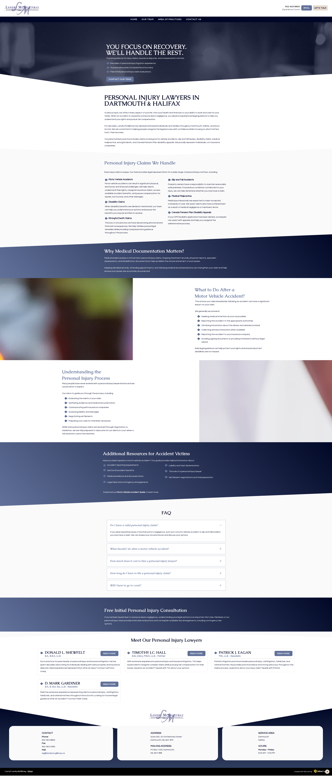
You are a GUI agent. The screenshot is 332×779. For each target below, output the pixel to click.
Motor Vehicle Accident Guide (131, 492)
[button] (170, 19)
